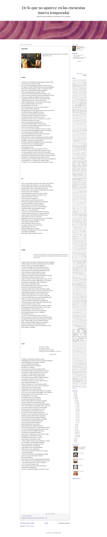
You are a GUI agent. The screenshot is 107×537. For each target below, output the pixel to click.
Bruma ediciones (74, 108)
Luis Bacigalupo (76, 278)
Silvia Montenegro (82, 364)
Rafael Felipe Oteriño (75, 342)
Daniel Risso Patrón (81, 139)
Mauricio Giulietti (74, 303)
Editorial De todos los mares (80, 177)
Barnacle (77, 105)
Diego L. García (80, 147)
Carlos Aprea (78, 114)
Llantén (85, 271)
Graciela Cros (76, 215)
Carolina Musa (83, 118)
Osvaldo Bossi (81, 315)
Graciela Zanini (74, 216)
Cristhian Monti (79, 134)
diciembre (76, 436)
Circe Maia (84, 127)
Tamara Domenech (76, 370)
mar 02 (77, 403)
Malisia (84, 280)
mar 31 (77, 422)
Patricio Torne (74, 321)
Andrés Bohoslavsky (79, 99)
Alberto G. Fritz (79, 84)
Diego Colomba (82, 146)
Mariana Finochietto (75, 293)
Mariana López (83, 293)
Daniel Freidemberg (81, 138)
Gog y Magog (84, 214)
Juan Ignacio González (80, 247)
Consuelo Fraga (80, 133)
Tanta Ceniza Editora (83, 371)
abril (75, 424)
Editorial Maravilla (75, 181)
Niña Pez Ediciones (84, 311)
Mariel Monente (79, 295)
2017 (75, 438)
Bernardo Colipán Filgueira (82, 106)
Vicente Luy (82, 381)
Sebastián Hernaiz (75, 359)
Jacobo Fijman (84, 232)
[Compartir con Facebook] (47, 513)
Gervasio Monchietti (79, 213)
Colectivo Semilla (75, 131)
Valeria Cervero (81, 46)
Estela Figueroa (80, 193)
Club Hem (83, 130)
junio (76, 427)
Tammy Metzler (76, 371)
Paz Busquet (75, 324)
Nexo (79, 311)
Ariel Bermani (84, 101)
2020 (75, 440)
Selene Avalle (81, 359)
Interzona (84, 228)
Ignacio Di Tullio (78, 226)
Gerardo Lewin (81, 212)
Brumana (80, 108)
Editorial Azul (82, 173)
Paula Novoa (81, 322)
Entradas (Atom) (30, 526)
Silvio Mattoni (74, 367)
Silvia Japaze (85, 363)
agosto (76, 430)
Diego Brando (76, 146)
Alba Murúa (75, 83)
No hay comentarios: (27, 515)
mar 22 (77, 416)
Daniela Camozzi (78, 140)
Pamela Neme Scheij (80, 318)
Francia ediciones (79, 206)
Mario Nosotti (74, 298)
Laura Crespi (75, 260)
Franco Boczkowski (80, 207)
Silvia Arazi (84, 362)
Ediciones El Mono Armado (79, 161)
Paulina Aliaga (78, 323)
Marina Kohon (84, 296)
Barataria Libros (74, 104)
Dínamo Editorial (82, 149)
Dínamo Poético (75, 150)
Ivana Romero (78, 232)
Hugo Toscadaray (80, 225)
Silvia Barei (74, 363)
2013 (75, 392)
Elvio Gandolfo (74, 189)
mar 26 (77, 419)
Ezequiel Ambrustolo (75, 196)
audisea (85, 102)
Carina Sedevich (80, 113)
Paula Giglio (81, 321)
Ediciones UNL (83, 172)
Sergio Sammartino (80, 361)
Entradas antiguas (64, 523)
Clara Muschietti (80, 128)
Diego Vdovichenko (75, 149)
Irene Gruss (81, 229)
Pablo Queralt (84, 317)
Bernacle (75, 106)
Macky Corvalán (76, 279)
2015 (75, 395)
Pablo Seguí (74, 318)
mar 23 (77, 417)
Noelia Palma (75, 312)
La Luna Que (84, 256)
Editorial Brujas (84, 174)
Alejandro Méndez (75, 88)
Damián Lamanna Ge (82, 137)
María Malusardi (79, 290)
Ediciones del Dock (76, 158)
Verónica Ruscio (84, 379)
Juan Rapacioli (77, 248)
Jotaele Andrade (81, 245)
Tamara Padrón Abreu (83, 370)
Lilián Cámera (81, 268)
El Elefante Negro (75, 184)
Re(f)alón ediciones (79, 345)
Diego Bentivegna (83, 145)
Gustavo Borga (74, 217)
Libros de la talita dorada (81, 266)
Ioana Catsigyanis (75, 229)
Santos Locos (83, 358)
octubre (76, 433)
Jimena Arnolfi (75, 238)
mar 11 (77, 412)
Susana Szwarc (77, 369)
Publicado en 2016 (43, 518)
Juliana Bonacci (77, 250)
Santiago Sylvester (75, 358)
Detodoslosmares (75, 145)
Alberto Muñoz (84, 84)
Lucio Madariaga (84, 277)
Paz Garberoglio (81, 324)
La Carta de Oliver (81, 254)
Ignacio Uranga (84, 226)
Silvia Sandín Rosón (83, 365)
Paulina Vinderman (84, 323)
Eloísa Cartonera (83, 188)
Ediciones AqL (79, 153)
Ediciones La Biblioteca (81, 163)
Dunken (79, 151)
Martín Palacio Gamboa (79, 301)
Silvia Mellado (76, 364)
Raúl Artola (84, 343)
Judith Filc (80, 249)
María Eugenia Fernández (80, 287)
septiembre (77, 432)
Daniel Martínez (74, 139)
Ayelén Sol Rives (76, 103)
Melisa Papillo (79, 304)
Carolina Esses (78, 117)
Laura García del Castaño (81, 261)
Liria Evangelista (84, 270)
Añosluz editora (84, 100)
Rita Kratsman (79, 348)
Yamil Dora (81, 386)
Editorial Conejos (79, 176)
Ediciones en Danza (76, 162)
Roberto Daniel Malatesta (81, 349)
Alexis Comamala (78, 90)
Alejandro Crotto (83, 87)
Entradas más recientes (27, 523)
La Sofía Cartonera (80, 258)
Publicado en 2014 (79, 330)
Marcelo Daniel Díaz (83, 283)
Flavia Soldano (80, 202)
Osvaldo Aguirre (75, 315)
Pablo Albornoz (78, 316)
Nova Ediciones (82, 312)
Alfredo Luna (85, 90)
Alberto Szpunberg (76, 85)
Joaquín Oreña (80, 238)
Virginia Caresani (74, 384)
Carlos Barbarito (84, 114)
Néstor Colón (75, 311)
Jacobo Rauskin (74, 233)
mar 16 (77, 414)
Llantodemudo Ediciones (76, 272)
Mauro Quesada (80, 303)
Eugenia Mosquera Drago (83, 194)
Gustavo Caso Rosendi (82, 217)
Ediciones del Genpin (80, 159)
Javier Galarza (78, 234)
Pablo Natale (78, 317)
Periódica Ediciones (80, 325)
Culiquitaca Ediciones (75, 136)
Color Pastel (83, 131)
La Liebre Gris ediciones (77, 256)
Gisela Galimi (78, 214)
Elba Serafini (79, 186)
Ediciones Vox (75, 173)
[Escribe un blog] (51, 513)
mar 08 (77, 406)
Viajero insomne (75, 381)
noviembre (77, 435)
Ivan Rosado (82, 231)
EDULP (85, 183)
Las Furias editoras (78, 259)
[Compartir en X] (49, 513)
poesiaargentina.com (79, 326)
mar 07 (77, 404)
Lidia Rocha (75, 268)
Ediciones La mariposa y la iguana (78, 165)
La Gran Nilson (84, 255)
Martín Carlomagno (80, 300)
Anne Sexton (78, 100)
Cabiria (78, 111)
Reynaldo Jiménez (80, 346)
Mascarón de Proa (82, 302)
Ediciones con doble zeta (80, 154)
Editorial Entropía (82, 179)
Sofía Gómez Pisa (82, 367)
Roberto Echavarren (75, 350)
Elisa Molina (77, 188)
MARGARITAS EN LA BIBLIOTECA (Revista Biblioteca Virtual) (79, 58)
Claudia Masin (24, 49)
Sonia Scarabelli (74, 368)
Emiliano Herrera (80, 189)
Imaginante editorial (77, 227)
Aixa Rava (85, 82)
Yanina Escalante (79, 387)
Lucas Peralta (81, 274)
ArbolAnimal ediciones (77, 101)
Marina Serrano (76, 297)
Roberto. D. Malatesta (82, 350)
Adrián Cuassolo (78, 80)
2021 (75, 441)
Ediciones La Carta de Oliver (78, 164)
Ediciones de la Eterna (81, 156)
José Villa (83, 244)
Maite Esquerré (79, 280)
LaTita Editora (84, 259)
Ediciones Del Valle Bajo (83, 160)
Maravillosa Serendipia (79, 282)
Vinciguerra (83, 383)
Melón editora (84, 304)
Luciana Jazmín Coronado (76, 276)
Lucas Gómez (85, 273)
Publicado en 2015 (78, 333)
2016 (75, 397)
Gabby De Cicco (78, 208)
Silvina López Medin (75, 366)
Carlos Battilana (76, 115)
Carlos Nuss (79, 116)
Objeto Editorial (79, 313)
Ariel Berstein (74, 102)
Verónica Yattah (76, 380)
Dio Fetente (81, 150)
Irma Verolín (76, 231)
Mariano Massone (80, 294)
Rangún (73, 343)
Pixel (85, 325)
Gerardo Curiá (74, 212)
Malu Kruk (74, 281)
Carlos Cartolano (83, 115)
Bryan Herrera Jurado (81, 109)
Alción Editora (84, 85)
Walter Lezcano (82, 385)
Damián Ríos (74, 138)
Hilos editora (36, 518)
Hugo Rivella (74, 225)
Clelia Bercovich (78, 130)
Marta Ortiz (73, 300)
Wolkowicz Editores (75, 386)
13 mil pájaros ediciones (76, 79)
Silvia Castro (79, 363)
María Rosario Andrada (80, 291)
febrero (76, 400)
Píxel (73, 326)
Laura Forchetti (81, 260)
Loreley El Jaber (78, 273)
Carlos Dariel (74, 116)
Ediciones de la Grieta (75, 157)
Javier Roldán (81, 236)
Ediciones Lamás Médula (76, 166)
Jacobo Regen (81, 233)
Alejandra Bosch (77, 86)
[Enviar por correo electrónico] (54, 513)
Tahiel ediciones (84, 369)
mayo (76, 425)
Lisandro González (76, 271)
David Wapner (75, 141)
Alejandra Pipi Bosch (76, 87)
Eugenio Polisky (83, 195)
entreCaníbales (74, 192)
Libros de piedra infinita (76, 267)
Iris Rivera (78, 230)
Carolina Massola (75, 118)
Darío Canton (85, 140)
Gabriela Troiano (82, 211)
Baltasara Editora (83, 103)
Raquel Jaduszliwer (78, 343)
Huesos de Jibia (83, 223)
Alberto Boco (81, 83)
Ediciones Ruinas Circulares (77, 170)
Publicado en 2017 (80, 336)
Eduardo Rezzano (79, 183)
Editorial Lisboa (82, 180)
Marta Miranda (83, 299)
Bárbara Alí (81, 104)
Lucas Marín (75, 274)
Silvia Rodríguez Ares (75, 365)
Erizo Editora (80, 192)
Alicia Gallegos (76, 91)
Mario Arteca (83, 297)
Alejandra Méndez (84, 86)
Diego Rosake (82, 148)
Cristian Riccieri (83, 135)
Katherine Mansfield (79, 252)
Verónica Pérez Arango (76, 379)
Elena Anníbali (79, 187)
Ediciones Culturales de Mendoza (77, 155)
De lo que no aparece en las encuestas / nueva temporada (82, 447)
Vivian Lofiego (81, 384)
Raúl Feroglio (74, 344)
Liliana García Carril (80, 269)
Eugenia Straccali (76, 195)
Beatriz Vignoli (84, 105)
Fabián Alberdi (81, 196)
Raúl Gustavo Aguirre (81, 344)
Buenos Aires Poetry (76, 110)
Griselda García (82, 216)
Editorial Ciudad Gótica (78, 175)
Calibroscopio (80, 112)
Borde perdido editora (76, 107)
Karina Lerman (81, 251)
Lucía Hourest (84, 275)
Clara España (74, 128)
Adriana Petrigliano (77, 81)
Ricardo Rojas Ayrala (78, 347)
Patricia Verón (77, 320)
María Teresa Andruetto (81, 292)
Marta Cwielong (78, 299)
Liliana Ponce (78, 270)
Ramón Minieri (83, 342)
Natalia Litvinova (80, 309)
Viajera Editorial (83, 380)
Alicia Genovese (82, 91)
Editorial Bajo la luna (76, 174)
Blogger (59, 532)
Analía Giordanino (79, 97)
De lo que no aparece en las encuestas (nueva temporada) (53, 10)
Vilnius (79, 383)
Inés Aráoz (84, 227)
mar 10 (77, 409)
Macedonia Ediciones (83, 278)
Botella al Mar (83, 107)
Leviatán (81, 265)
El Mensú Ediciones (80, 185)
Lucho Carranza (78, 275)
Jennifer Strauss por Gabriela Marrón (81, 237)
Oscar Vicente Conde (82, 314)
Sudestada (80, 368)
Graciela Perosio (82, 215)
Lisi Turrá (81, 271)
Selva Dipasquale (79, 360)
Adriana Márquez (84, 80)
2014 (75, 394)
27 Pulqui (82, 79)
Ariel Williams (80, 102)
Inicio (46, 523)
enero (76, 398)
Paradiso (78, 319)
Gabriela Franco (79, 209)
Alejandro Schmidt (80, 89)
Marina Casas (79, 296)
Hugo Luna (83, 224)
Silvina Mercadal (83, 366)
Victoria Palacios (80, 382)
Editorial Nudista (78, 182)
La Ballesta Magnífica (80, 253)
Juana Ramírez (82, 248)
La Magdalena (76, 257)
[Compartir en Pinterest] (35, 516)
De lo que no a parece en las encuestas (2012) (78, 56)
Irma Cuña (82, 230)
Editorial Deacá (75, 178)
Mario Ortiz (79, 298)
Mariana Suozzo (74, 294)
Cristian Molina (78, 135)
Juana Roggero (74, 249)
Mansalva (78, 281)
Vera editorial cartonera (82, 378)
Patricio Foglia (83, 320)
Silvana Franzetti (78, 362)
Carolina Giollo (83, 117)
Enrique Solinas (82, 191)
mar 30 (77, 420)
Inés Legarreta (74, 228)
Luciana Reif (78, 277)
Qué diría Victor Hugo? (81, 341)
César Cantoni (81, 471)
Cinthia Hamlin (79, 127)
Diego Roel (77, 148)
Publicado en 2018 (76, 337)
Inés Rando (80, 228)
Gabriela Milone (79, 210)
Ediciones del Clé (83, 157)
